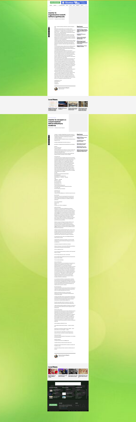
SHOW (74, 5)
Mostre (77, 40)
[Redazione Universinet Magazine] (56, 89)
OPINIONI (51, 5)
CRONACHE (54, 5)
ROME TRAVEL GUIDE (61, 5)
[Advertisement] (68, 383)
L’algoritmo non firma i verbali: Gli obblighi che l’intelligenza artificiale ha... (57, 390)
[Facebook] (49, 28)
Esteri (77, 36)
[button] (86, 5)
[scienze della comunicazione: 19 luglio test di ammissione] (64, 397)
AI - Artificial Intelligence (79, 33)
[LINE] (49, 36)
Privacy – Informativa (73, 410)
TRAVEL (67, 5)
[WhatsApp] (49, 31)
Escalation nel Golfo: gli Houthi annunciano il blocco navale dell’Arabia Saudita (81, 38)
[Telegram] (49, 34)
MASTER (82, 5)
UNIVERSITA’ (77, 5)
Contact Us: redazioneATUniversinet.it (83, 410)
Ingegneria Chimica (68, 389)
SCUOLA (71, 5)
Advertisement (77, 410)
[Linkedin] (49, 33)
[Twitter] (49, 29)
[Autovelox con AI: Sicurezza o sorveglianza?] (63, 104)
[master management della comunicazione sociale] (64, 394)
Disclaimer (69, 410)
